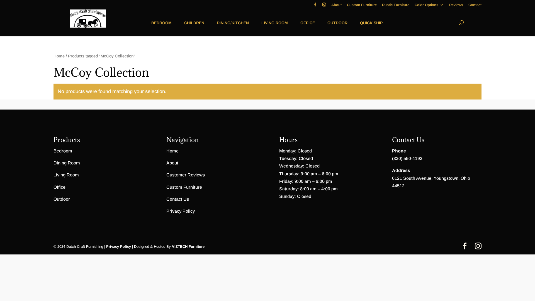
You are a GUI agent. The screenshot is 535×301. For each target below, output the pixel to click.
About (336, 5)
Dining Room (67, 163)
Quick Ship (371, 23)
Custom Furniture (362, 5)
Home (59, 56)
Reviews (456, 5)
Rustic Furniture (395, 5)
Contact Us (177, 199)
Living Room (274, 23)
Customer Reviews (185, 175)
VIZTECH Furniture (188, 246)
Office (307, 23)
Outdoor (337, 23)
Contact (474, 5)
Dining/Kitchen (233, 23)
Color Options (426, 5)
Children (194, 23)
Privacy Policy (180, 211)
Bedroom (161, 23)
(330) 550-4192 (407, 158)
